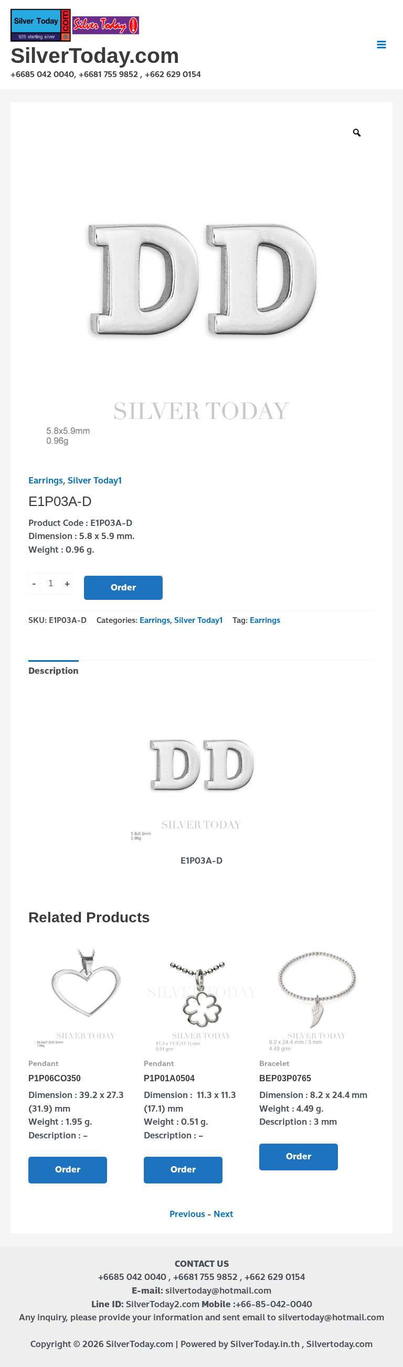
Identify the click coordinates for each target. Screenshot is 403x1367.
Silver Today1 (95, 480)
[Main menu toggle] (381, 45)
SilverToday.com (94, 56)
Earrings (45, 480)
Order (123, 587)
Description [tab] (53, 670)
